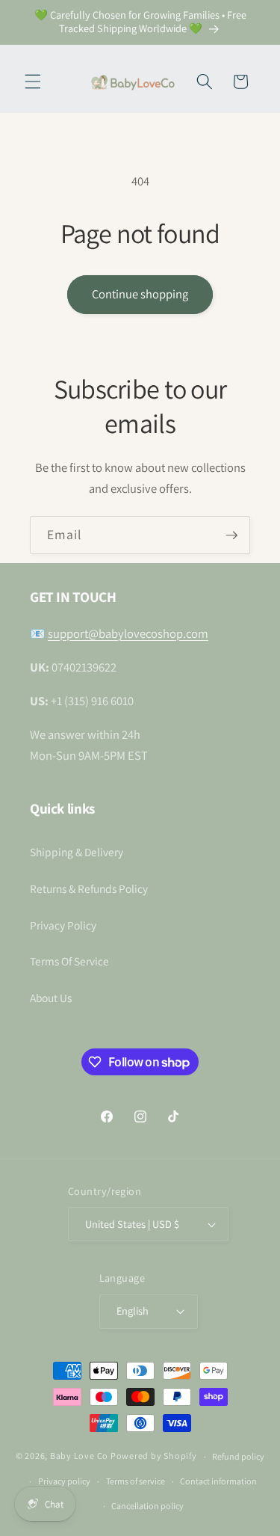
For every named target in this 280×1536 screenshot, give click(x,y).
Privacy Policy (63, 925)
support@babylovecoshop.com (128, 633)
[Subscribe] (231, 535)
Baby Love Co (79, 1456)
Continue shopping (140, 294)
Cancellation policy (147, 1505)
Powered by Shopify (154, 1456)
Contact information (218, 1481)
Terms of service (135, 1481)
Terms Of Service (69, 960)
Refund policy (238, 1456)
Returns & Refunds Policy (89, 888)
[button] (33, 81)
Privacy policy (64, 1481)
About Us (51, 997)
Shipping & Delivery (76, 851)
